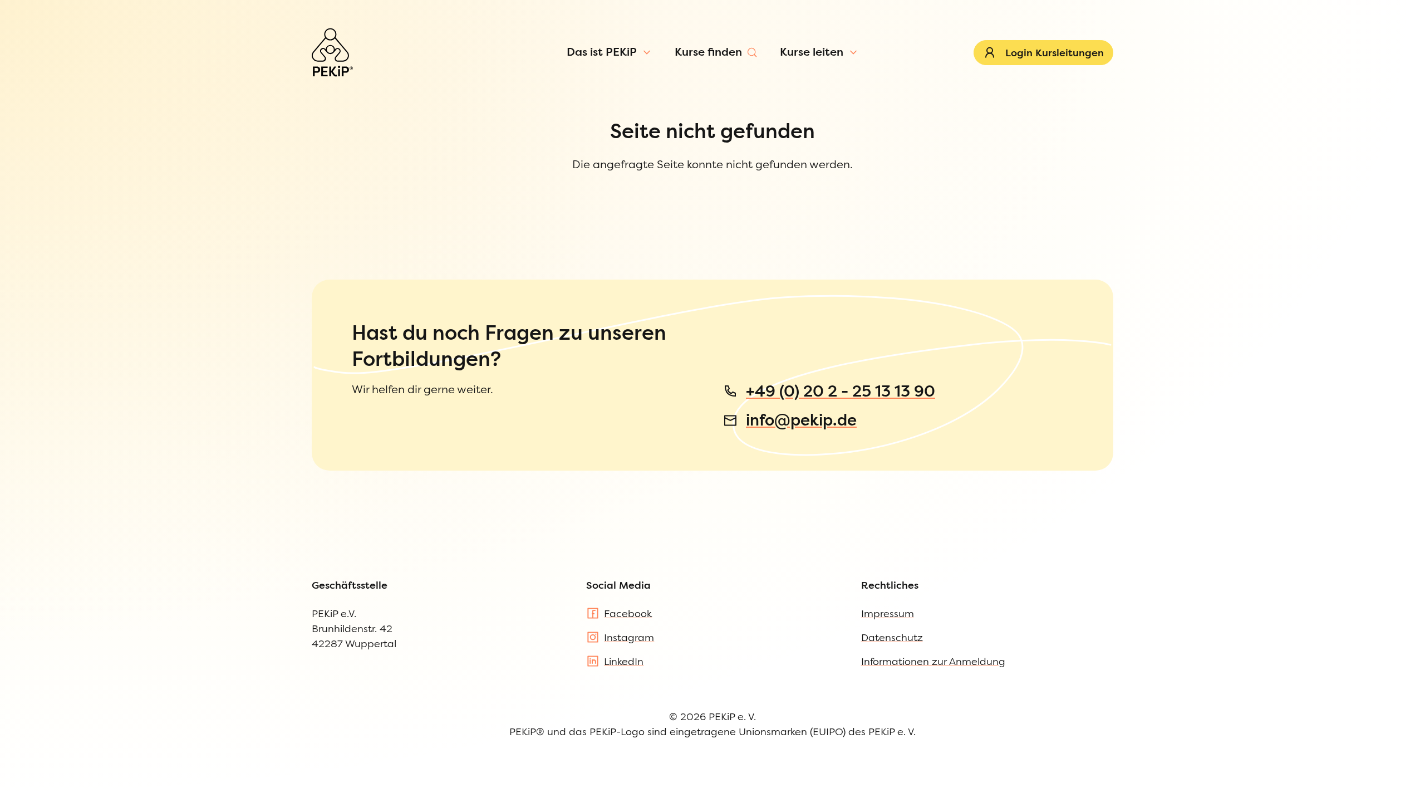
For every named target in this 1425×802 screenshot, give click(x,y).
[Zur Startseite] (332, 52)
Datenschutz (892, 637)
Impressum (887, 613)
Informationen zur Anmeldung (933, 661)
